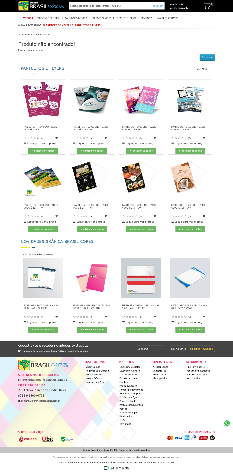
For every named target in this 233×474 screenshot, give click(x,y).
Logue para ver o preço (41, 143)
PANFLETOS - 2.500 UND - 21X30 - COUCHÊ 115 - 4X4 (189, 128)
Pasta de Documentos (131, 405)
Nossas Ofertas (94, 378)
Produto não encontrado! (37, 34)
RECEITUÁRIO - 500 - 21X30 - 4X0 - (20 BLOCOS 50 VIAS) (190, 307)
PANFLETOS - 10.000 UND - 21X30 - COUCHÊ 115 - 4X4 (91, 128)
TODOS (29, 18)
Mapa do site (193, 378)
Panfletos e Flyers (167, 18)
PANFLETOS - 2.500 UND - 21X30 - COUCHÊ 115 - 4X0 (189, 206)
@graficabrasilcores (56, 380)
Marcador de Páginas (130, 393)
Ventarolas (125, 424)
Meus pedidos (160, 378)
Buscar (159, 6)
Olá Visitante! (179, 6)
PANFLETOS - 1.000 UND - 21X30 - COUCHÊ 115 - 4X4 (42, 206)
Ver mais (202, 69)
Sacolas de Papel (129, 412)
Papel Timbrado (128, 401)
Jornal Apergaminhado (131, 389)
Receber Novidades (201, 348)
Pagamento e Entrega (97, 370)
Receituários (126, 416)
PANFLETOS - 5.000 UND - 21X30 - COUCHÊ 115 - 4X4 (140, 128)
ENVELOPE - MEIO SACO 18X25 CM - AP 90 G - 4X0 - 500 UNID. (91, 307)
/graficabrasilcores (31, 380)
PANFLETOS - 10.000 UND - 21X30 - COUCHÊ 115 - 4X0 (91, 206)
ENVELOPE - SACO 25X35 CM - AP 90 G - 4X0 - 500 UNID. (41, 307)
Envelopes (146, 18)
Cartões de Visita (101, 18)
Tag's (122, 420)
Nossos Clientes (94, 374)
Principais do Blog (95, 382)
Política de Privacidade (198, 370)
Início (21, 34)
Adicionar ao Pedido (44, 151)
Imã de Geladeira (128, 386)
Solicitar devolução (197, 374)
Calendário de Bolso (48, 18)
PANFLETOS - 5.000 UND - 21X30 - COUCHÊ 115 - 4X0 (140, 206)
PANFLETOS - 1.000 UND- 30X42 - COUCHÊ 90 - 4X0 (41, 128)
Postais (123, 408)
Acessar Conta (160, 367)
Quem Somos (93, 367)
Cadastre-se (159, 370)
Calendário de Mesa (76, 18)
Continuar (207, 57)
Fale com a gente (196, 367)
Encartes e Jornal (126, 18)
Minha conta (159, 374)
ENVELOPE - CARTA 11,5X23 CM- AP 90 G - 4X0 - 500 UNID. (140, 307)
